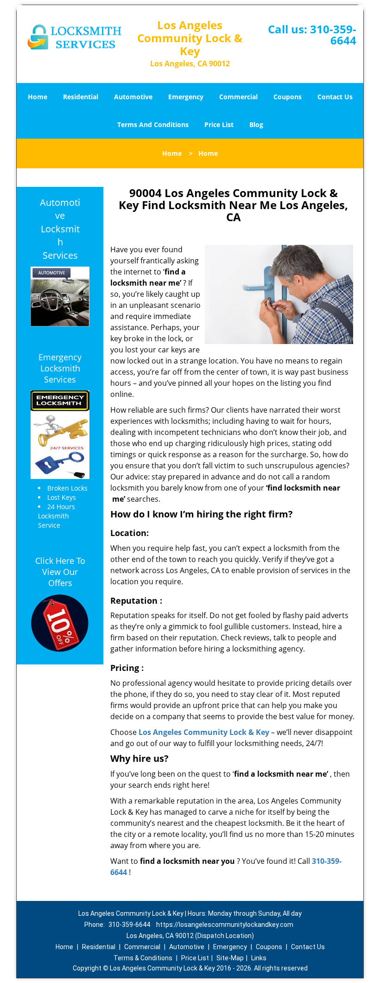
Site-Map (230, 958)
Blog (256, 124)
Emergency (185, 96)
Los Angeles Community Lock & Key (204, 732)
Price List (219, 124)
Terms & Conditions (143, 958)
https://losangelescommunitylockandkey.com (224, 924)
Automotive (133, 96)
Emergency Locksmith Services (60, 368)
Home (37, 96)
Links (258, 958)
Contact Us (335, 96)
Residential (80, 96)
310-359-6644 (333, 34)
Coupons (287, 96)
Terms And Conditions (153, 124)
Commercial (238, 96)
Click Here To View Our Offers (60, 571)
